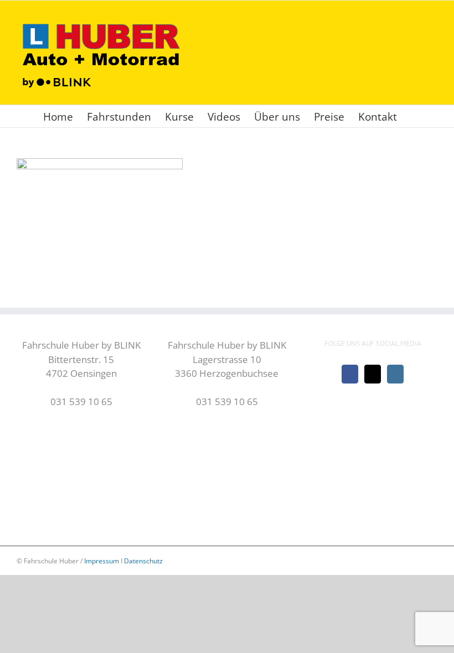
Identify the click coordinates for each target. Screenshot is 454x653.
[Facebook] (350, 374)
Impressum (101, 561)
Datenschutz (143, 561)
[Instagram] (395, 374)
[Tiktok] (372, 374)
